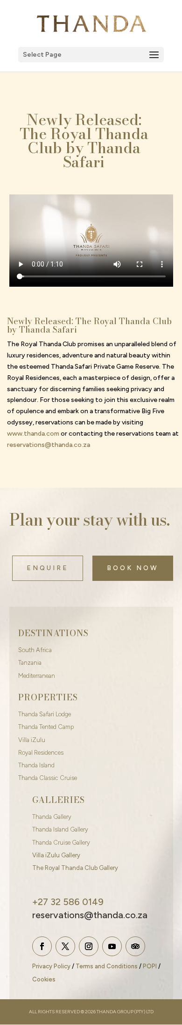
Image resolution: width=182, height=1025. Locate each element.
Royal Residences (40, 752)
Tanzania (30, 662)
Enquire (48, 568)
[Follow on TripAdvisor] (135, 946)
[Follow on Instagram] (88, 946)
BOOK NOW (133, 568)
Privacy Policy (51, 966)
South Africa (35, 650)
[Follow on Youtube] (112, 946)
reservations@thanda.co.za (48, 445)
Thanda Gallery (51, 816)
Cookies (44, 979)
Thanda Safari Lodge (44, 714)
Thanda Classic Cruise (47, 777)
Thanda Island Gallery (60, 829)
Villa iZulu (31, 739)
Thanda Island (36, 765)
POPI (150, 966)
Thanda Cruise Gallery (61, 842)
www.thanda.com (33, 434)
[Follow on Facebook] (42, 946)
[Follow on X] (65, 946)
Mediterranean (36, 675)
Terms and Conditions (107, 966)
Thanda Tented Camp (46, 726)
